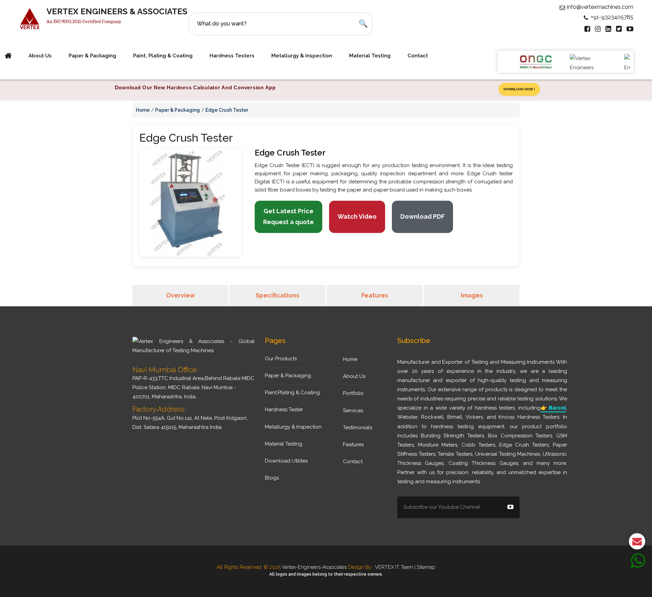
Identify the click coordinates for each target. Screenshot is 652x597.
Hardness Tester (284, 409)
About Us (354, 376)
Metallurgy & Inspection (301, 56)
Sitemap (426, 567)
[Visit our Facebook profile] (587, 29)
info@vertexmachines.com (600, 7)
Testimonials (357, 427)
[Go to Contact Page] (637, 543)
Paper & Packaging (92, 56)
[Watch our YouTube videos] (630, 29)
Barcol (553, 408)
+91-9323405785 (612, 17)
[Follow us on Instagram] (598, 29)
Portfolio (353, 393)
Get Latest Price (288, 216)
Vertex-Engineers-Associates (314, 567)
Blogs (272, 478)
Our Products (281, 359)
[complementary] (326, 89)
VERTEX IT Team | (396, 567)
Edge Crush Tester (226, 110)
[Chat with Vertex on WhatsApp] (638, 565)
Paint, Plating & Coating (163, 56)
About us (40, 56)
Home (143, 110)
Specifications (277, 295)
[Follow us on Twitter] (619, 29)
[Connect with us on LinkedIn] (608, 29)
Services (353, 411)
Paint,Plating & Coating (292, 393)
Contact (418, 56)
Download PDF (422, 216)
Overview (180, 295)
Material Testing (370, 56)
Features (374, 295)
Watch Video (357, 216)
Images (472, 295)
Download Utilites (286, 461)
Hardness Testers (232, 56)
